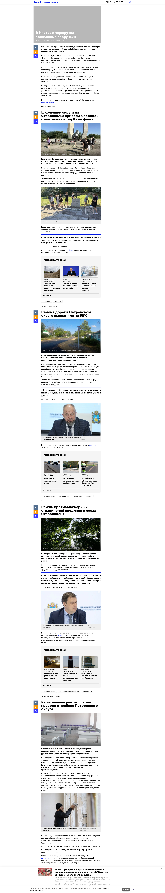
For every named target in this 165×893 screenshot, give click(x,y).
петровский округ (64, 496)
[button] (45, 872)
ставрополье (46, 301)
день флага (58, 301)
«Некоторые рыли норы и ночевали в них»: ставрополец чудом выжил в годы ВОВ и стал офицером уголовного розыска (81, 872)
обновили (93, 445)
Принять (126, 889)
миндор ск (89, 496)
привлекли (46, 858)
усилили (61, 635)
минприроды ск (87, 691)
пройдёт (69, 250)
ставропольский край (49, 496)
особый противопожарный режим (69, 691)
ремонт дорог (78, 496)
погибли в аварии (48, 102)
